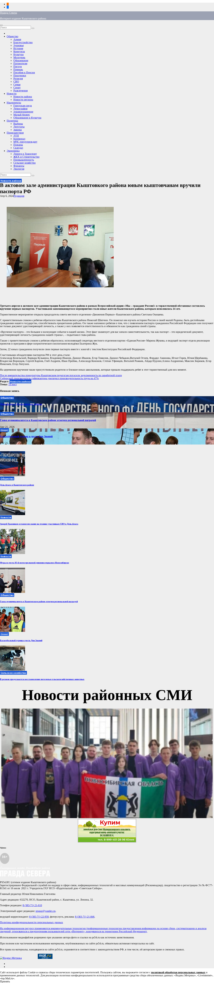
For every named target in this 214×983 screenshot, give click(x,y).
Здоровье (18, 45)
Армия (17, 39)
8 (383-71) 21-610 (32, 905)
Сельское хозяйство (24, 162)
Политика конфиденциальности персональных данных (31, 922)
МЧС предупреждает (25, 141)
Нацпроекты (14, 102)
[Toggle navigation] (1, 25)
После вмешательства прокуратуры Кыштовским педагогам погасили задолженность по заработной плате (61, 375)
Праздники (19, 75)
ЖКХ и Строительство (26, 156)
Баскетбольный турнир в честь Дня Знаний (26, 436)
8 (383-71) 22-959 (39, 916)
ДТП (16, 135)
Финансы (18, 165)
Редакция (19, 195)
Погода (17, 66)
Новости (12, 93)
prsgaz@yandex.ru (46, 911)
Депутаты (19, 126)
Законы (17, 129)
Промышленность (23, 159)
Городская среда (22, 105)
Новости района (22, 96)
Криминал (19, 138)
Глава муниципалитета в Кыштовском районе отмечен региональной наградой (48, 420)
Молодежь (19, 57)
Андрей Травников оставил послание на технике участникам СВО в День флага (39, 524)
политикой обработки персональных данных (178, 972)
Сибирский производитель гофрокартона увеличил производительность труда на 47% (49, 378)
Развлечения (20, 90)
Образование (20, 60)
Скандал (18, 147)
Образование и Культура (27, 117)
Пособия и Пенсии (24, 72)
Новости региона (23, 99)
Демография (20, 108)
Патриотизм (20, 63)
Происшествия (15, 132)
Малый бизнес (21, 114)
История (18, 48)
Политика (12, 120)
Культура (18, 54)
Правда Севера (8, 12)
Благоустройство (23, 42)
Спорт (17, 87)
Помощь (18, 69)
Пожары (18, 144)
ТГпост (12, 384)
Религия (18, 78)
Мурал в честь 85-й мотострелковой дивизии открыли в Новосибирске (34, 562)
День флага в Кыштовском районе (21, 404)
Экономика (13, 150)
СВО (16, 81)
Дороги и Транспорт (25, 153)
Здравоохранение (23, 111)
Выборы (18, 123)
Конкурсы (19, 51)
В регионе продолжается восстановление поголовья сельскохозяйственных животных (42, 679)
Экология (18, 168)
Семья (16, 84)
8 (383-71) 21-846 (84, 916)
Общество (12, 36)
